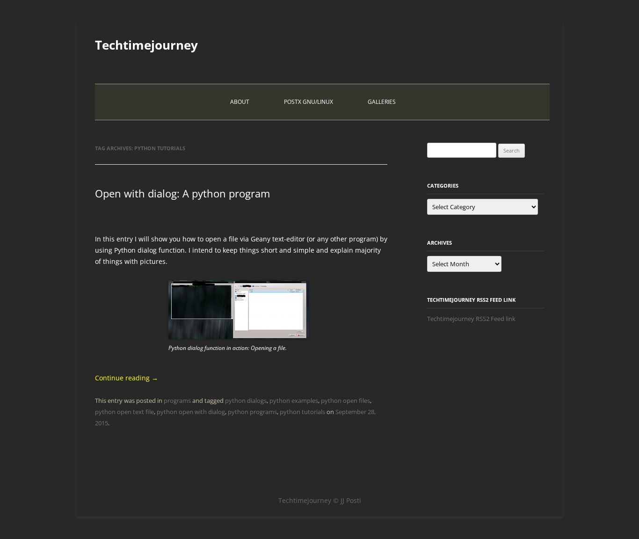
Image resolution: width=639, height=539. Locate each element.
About (239, 102)
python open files (345, 400)
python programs (252, 412)
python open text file (124, 412)
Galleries (382, 102)
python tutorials (302, 412)
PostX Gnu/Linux (308, 102)
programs (177, 400)
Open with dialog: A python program (182, 193)
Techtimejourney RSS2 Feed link (471, 318)
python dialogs (246, 400)
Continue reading (126, 377)
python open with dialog (191, 412)
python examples (293, 400)
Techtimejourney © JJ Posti (319, 500)
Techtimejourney (146, 44)
